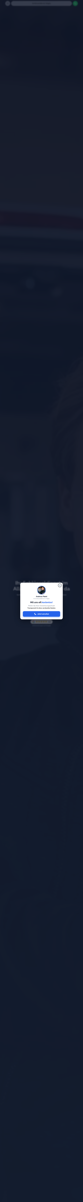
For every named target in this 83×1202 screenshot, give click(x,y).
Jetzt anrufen (43, 614)
